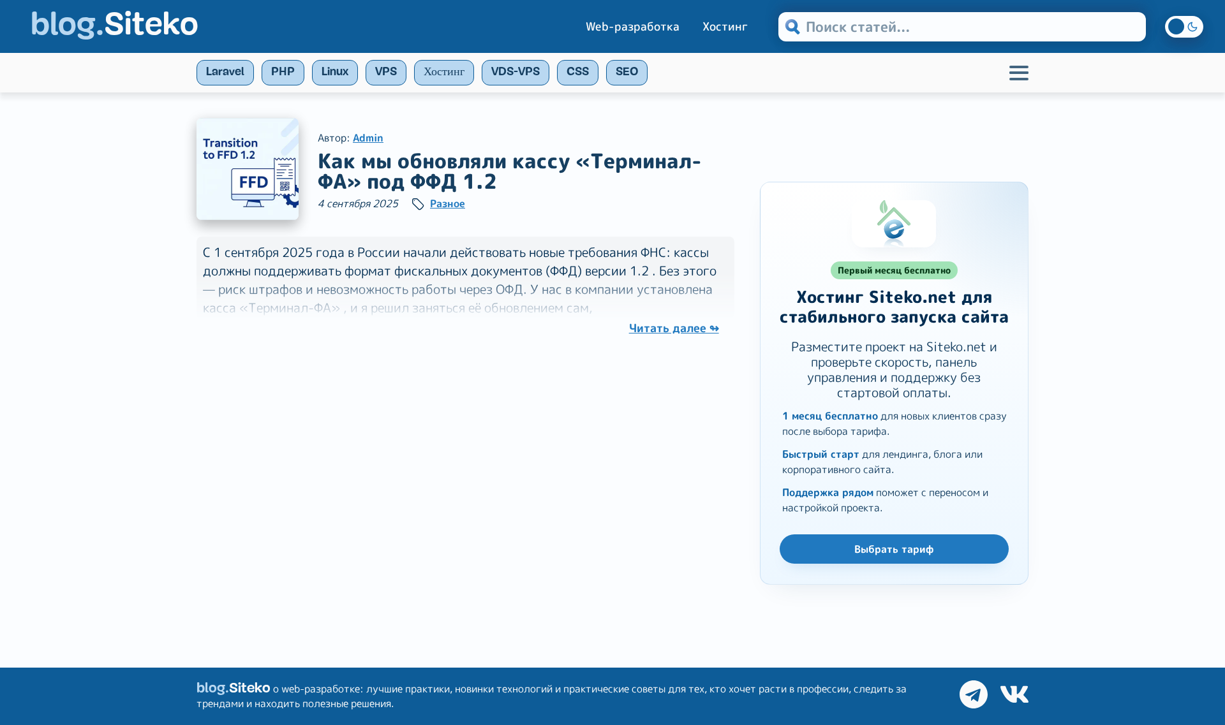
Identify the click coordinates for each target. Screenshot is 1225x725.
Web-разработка (632, 26)
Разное (447, 203)
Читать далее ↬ (674, 328)
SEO (627, 72)
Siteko (114, 26)
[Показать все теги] (1018, 72)
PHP (283, 72)
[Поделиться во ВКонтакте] (1014, 696)
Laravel (225, 72)
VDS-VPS (515, 72)
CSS (578, 72)
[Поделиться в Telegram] (974, 696)
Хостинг (725, 26)
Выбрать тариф (893, 549)
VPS (386, 72)
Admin (368, 138)
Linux (335, 72)
